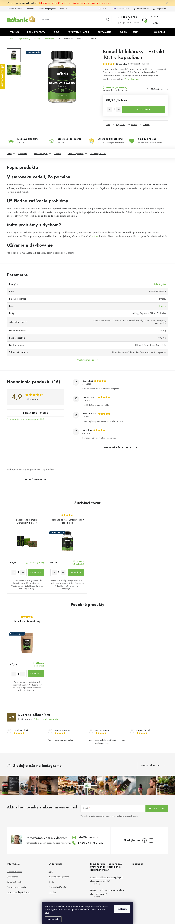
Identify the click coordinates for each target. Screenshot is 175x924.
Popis (9, 153)
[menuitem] (15, 32)
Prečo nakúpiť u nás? (58, 887)
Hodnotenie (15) (41, 153)
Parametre (22, 153)
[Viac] (159, 32)
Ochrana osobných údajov (18, 892)
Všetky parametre (85, 359)
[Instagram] (151, 840)
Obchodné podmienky (16, 887)
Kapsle (162, 306)
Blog (51, 871)
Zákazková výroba (14, 882)
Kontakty (52, 892)
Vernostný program (47, 8)
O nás (51, 882)
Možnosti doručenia (159, 89)
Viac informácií (131, 79)
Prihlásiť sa (157, 808)
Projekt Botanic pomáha (59, 876)
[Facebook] (144, 840)
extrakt (95, 236)
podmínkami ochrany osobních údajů (122, 816)
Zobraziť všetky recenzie (120, 447)
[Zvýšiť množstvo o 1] (118, 109)
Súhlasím (122, 908)
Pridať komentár (36, 479)
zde (47, 912)
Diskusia (57, 153)
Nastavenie (53, 919)
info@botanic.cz (88, 837)
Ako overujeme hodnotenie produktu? (25, 419)
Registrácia (161, 8)
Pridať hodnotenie (35, 413)
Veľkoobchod (12, 876)
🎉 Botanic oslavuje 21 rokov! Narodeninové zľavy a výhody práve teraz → (74, 3)
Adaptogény (160, 284)
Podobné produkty (98, 153)
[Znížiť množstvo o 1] (109, 109)
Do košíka (143, 109)
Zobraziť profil (151, 765)
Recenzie (30, 8)
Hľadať (108, 19)
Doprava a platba (14, 8)
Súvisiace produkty (76, 153)
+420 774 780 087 (128, 18)
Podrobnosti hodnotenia (138, 63)
